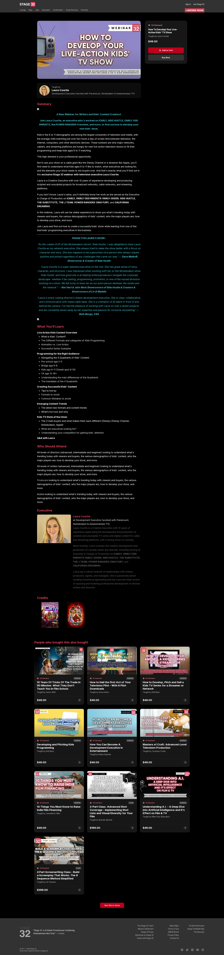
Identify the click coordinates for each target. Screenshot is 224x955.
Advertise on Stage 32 (144, 935)
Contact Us (174, 938)
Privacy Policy (173, 935)
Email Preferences (196, 926)
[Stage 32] (27, 4)
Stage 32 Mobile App (195, 929)
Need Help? (174, 926)
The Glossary (199, 932)
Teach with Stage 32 (145, 938)
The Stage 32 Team (145, 926)
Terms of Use (173, 929)
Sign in (188, 4)
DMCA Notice (173, 932)
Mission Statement (145, 929)
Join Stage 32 (198, 4)
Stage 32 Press (147, 932)
